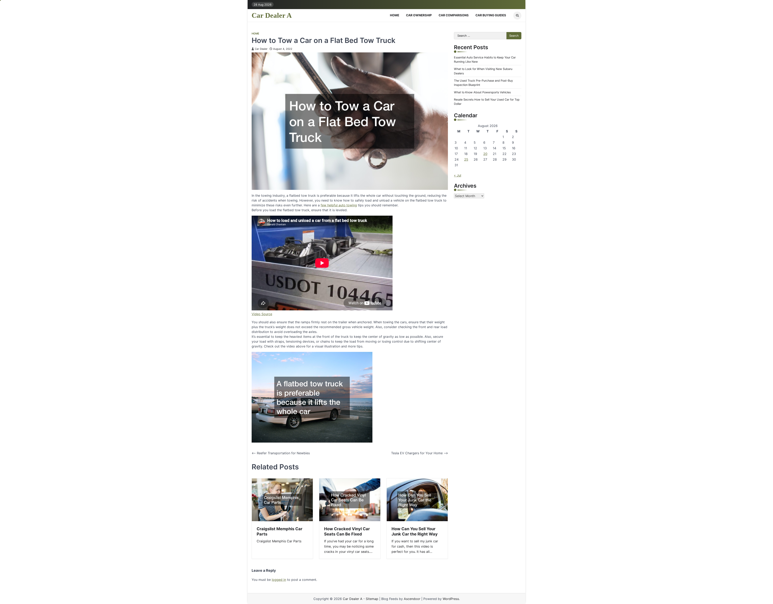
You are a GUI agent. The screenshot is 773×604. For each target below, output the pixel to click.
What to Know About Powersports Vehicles (482, 92)
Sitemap (372, 599)
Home (394, 15)
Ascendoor (412, 599)
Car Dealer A (272, 15)
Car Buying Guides (490, 15)
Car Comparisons (454, 15)
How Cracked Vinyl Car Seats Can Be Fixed (347, 531)
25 (466, 159)
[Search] (517, 15)
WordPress (451, 599)
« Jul (457, 175)
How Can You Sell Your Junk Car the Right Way (415, 531)
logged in (279, 580)
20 (485, 154)
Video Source (262, 314)
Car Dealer (261, 48)
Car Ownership (419, 15)
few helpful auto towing (339, 205)
